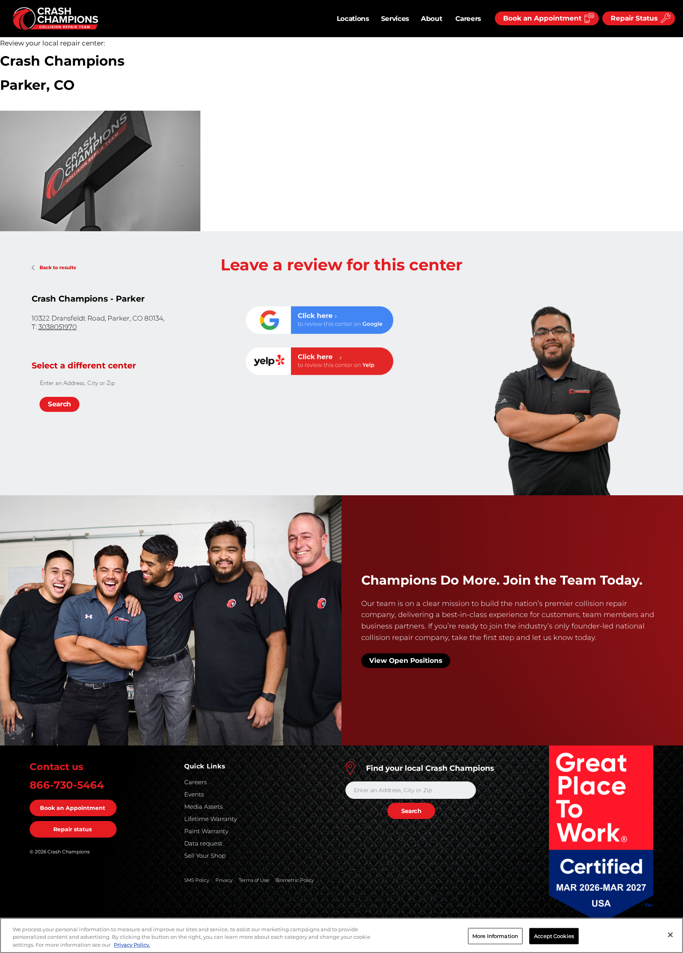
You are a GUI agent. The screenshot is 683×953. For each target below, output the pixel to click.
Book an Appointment (72, 807)
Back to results (58, 267)
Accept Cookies (554, 935)
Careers (468, 19)
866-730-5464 (67, 785)
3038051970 (57, 327)
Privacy (223, 880)
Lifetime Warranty (210, 819)
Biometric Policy (294, 880)
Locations (353, 19)
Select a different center (84, 365)
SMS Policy (196, 880)
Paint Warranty (206, 831)
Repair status (72, 829)
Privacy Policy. (132, 945)
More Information (495, 935)
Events (194, 794)
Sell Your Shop (205, 855)
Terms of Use (254, 880)
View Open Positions (405, 660)
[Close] (670, 935)
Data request (203, 843)
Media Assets (203, 806)
